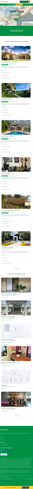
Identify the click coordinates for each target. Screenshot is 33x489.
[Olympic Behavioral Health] (16, 90)
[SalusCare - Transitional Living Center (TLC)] (16, 353)
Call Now (17, 19)
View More (16, 268)
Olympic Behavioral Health (7, 99)
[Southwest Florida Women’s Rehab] (16, 399)
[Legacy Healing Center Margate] (16, 127)
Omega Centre (4, 385)
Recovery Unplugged (6, 173)
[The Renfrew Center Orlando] (16, 238)
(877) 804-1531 (23, 1)
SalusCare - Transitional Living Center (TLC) (10, 362)
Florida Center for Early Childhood (8, 316)
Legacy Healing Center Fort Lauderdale (10, 61)
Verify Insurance (2, 438)
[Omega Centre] (16, 376)
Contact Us (1, 439)
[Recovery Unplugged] (16, 164)
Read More (3, 105)
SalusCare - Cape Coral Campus (7, 339)
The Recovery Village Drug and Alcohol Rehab (11, 210)
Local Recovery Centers (3, 445)
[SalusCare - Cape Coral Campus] (16, 330)
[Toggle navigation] (32, 2)
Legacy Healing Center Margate (8, 136)
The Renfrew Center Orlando (7, 247)
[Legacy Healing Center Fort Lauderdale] (16, 53)
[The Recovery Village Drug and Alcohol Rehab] (16, 201)
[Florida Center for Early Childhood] (16, 307)
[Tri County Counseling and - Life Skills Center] (16, 285)
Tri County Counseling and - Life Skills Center (10, 293)
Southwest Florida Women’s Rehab (8, 408)
